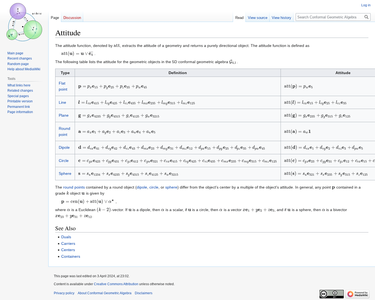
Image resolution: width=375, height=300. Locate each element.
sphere (171, 187)
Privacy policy (64, 293)
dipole (142, 187)
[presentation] (117, 45)
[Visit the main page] (24, 22)
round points (74, 187)
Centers (68, 250)
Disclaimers (143, 293)
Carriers (68, 243)
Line (62, 102)
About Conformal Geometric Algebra (104, 293)
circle (153, 187)
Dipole (64, 147)
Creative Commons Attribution (116, 284)
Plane (64, 115)
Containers (70, 256)
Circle (64, 160)
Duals (66, 237)
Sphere (65, 173)
